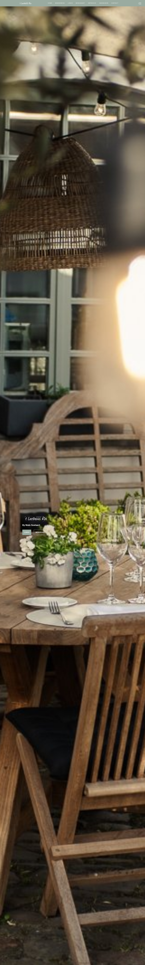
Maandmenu (60, 3)
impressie (92, 3)
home (50, 3)
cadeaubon (103, 3)
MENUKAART (40, 532)
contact (114, 3)
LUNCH (26, 532)
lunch (70, 3)
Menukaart (80, 3)
